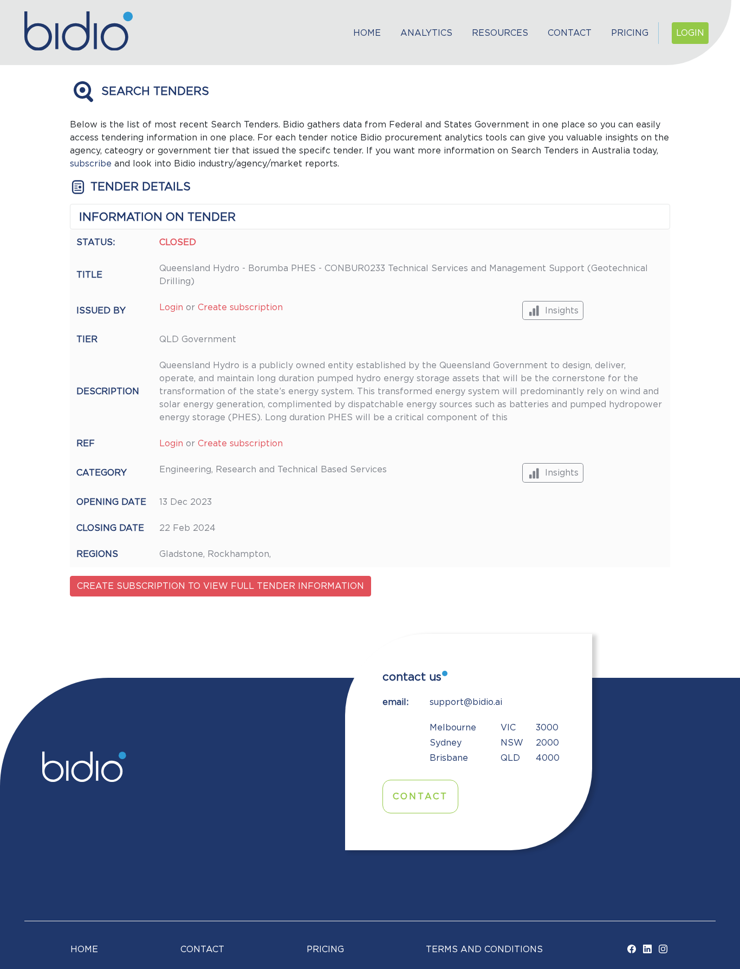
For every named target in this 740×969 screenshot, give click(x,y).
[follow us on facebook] (631, 949)
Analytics (426, 33)
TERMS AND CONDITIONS (484, 949)
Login (690, 33)
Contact (570, 33)
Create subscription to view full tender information (220, 586)
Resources (500, 33)
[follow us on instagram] (663, 949)
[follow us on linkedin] (647, 949)
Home (367, 33)
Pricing (629, 33)
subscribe (91, 163)
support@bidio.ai (466, 702)
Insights (562, 310)
